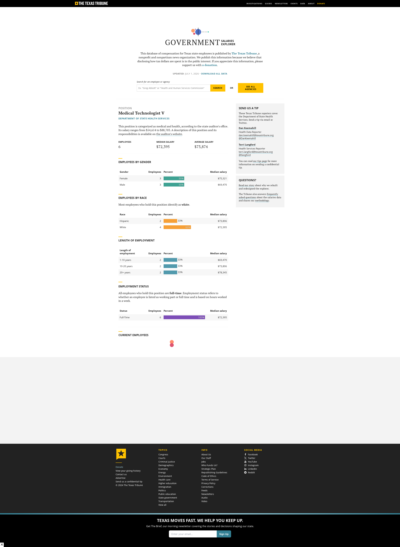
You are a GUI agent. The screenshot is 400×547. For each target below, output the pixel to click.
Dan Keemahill (247, 128)
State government (167, 497)
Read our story (246, 185)
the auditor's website (169, 134)
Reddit (251, 472)
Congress (163, 454)
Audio (204, 497)
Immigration (164, 486)
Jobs (203, 461)
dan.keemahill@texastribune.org (256, 135)
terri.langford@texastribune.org (256, 151)
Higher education (167, 483)
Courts (161, 458)
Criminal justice (166, 461)
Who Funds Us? (209, 465)
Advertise (120, 477)
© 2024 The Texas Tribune (129, 485)
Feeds (204, 490)
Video (204, 501)
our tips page (260, 161)
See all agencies (250, 88)
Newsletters (207, 494)
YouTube (252, 461)
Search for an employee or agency (153, 82)
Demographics (166, 465)
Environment (165, 476)
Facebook (253, 454)
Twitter (251, 458)
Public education (167, 494)
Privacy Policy (208, 483)
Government (192, 42)
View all (162, 504)
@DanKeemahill (247, 138)
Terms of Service (210, 479)
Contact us (121, 474)
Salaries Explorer (228, 42)
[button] (200, 530)
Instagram (253, 465)
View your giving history (128, 470)
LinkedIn (252, 468)
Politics (162, 490)
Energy (162, 472)
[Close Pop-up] (2, 545)
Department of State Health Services (144, 118)
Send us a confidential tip (129, 481)
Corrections (207, 486)
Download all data (214, 73)
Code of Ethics (208, 476)
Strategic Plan (208, 468)
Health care (164, 479)
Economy (163, 468)
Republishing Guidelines (214, 472)
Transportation (166, 501)
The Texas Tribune (244, 53)
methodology (262, 200)
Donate (119, 466)
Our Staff (206, 458)
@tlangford (245, 154)
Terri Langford (247, 144)
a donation (209, 65)
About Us (206, 454)
